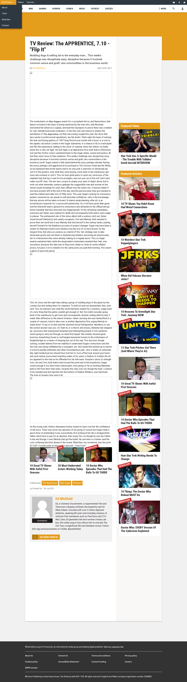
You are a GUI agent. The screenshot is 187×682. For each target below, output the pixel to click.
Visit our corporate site (113, 647)
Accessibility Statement (68, 662)
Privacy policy (131, 656)
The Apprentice (50, 483)
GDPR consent (31, 668)
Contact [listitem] (5, 25)
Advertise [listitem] (6, 19)
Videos (21, 2)
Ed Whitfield (39, 68)
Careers (128, 662)
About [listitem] (4, 7)
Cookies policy (31, 662)
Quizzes (30, 2)
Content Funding (99, 662)
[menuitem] (8, 2)
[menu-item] (31, 8)
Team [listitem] (4, 13)
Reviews (77, 483)
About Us (29, 656)
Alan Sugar (65, 483)
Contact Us (63, 656)
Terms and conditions (101, 656)
